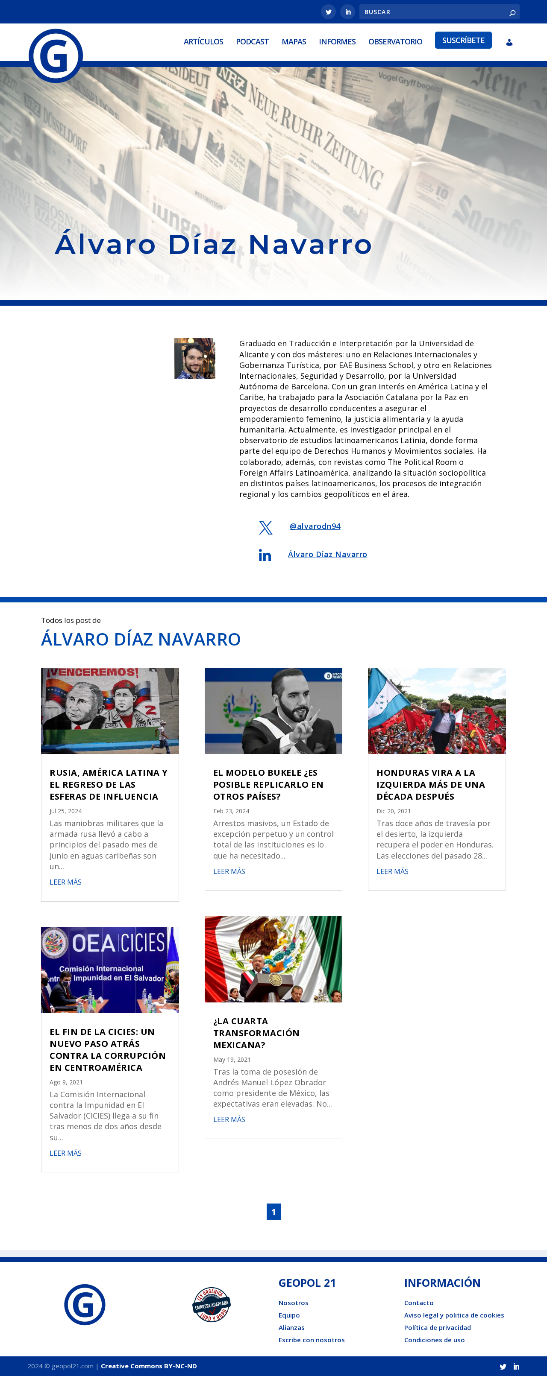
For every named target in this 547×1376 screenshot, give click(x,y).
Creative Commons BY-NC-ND (149, 1365)
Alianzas (292, 1327)
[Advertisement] (273, 153)
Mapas (294, 41)
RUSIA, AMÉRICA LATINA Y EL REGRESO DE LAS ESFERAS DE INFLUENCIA (109, 784)
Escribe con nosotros (312, 1339)
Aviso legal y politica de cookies (454, 1315)
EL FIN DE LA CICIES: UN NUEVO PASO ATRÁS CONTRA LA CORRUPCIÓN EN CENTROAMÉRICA (108, 1049)
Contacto (419, 1302)
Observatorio (395, 41)
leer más (66, 882)
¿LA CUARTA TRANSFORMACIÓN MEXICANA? (256, 1033)
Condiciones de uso (434, 1339)
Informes (337, 41)
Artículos (203, 41)
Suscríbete (463, 40)
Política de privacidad (437, 1327)
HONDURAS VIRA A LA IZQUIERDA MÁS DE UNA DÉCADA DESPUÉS (430, 784)
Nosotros (294, 1302)
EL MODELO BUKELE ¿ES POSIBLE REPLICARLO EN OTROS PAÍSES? (268, 784)
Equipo (289, 1315)
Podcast (252, 41)
